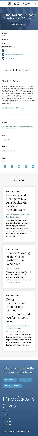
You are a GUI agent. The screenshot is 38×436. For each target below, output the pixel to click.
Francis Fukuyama (13, 214)
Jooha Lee (10, 328)
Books (5, 415)
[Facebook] (4, 406)
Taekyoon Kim (11, 326)
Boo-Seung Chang (13, 217)
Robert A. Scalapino (19, 24)
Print (7, 50)
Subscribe (9, 380)
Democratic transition (26, 127)
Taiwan (12, 151)
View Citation (9, 58)
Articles (6, 418)
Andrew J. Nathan (13, 269)
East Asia (8, 140)
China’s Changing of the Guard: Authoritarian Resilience (18, 258)
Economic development (9, 129)
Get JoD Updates (12, 386)
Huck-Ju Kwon (23, 326)
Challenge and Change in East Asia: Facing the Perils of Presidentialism (17, 202)
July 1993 (4, 35)
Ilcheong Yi (19, 328)
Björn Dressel (26, 214)
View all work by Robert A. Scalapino (13, 108)
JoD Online (7, 421)
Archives (25, 380)
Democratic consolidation (9, 127)
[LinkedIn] (15, 406)
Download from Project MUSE (15, 54)
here (27, 70)
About (5, 411)
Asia (2, 140)
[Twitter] (10, 406)
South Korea (5, 151)
